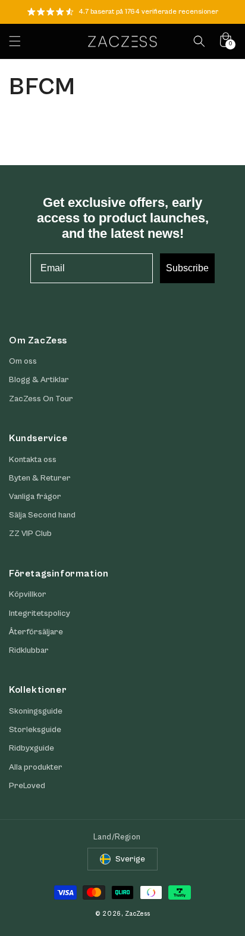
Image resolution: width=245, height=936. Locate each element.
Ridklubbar (29, 650)
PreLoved (27, 786)
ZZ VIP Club (30, 533)
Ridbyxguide (31, 748)
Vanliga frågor (35, 496)
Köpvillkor (27, 594)
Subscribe (187, 268)
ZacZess (137, 914)
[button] (15, 41)
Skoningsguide (35, 711)
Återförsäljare (36, 632)
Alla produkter (35, 767)
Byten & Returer (40, 478)
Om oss (23, 361)
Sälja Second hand (42, 515)
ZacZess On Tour (41, 399)
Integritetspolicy (39, 613)
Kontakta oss (32, 459)
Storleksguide (35, 729)
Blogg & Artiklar (39, 380)
